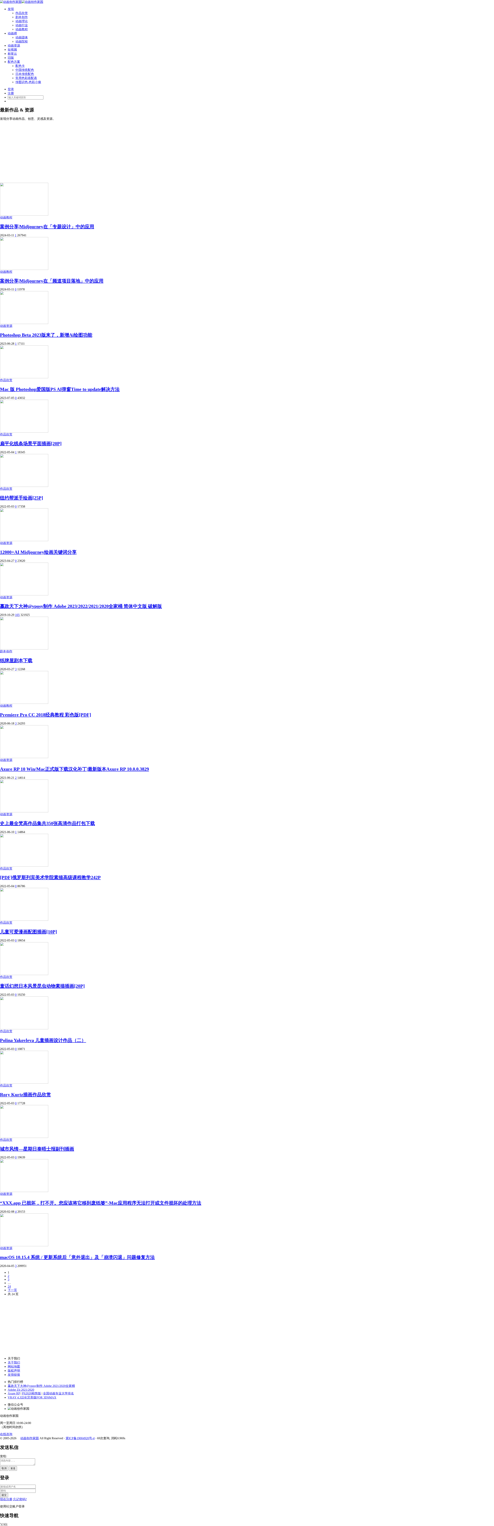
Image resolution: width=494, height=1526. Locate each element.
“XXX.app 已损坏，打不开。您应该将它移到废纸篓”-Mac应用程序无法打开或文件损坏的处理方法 (100, 1202)
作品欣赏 (21, 13)
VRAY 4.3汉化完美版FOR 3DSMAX (32, 1397)
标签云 (12, 53)
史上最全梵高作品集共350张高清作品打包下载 (47, 823)
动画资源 (14, 45)
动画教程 (21, 29)
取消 (4, 1468)
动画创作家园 (29, 1438)
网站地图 (14, 1366)
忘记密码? (20, 1499)
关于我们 (14, 1362)
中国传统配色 (24, 69)
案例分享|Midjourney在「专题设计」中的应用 (47, 226)
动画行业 (21, 25)
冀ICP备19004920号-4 (80, 1438)
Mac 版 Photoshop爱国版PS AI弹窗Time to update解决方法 (60, 389)
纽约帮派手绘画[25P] (21, 497)
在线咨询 (6, 1434)
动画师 (12, 33)
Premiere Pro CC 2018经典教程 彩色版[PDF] (45, 714)
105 (17, 614)
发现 (11, 9)
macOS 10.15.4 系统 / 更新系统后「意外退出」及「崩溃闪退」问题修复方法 (77, 1257)
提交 (4, 1495)
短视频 (12, 49)
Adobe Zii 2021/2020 (21, 1389)
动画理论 (21, 21)
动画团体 (21, 37)
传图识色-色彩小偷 (28, 82)
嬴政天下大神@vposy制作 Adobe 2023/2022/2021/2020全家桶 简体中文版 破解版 (81, 606)
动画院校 (21, 41)
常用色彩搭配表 (26, 78)
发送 (12, 1468)
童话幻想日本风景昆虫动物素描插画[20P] (42, 986)
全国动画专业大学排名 (58, 1393)
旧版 (11, 57)
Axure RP (14, 1393)
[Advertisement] (247, 150)
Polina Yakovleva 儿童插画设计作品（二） (43, 1040)
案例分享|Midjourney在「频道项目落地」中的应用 (51, 280)
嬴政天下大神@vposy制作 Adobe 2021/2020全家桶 (41, 1385)
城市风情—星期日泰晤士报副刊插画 (37, 1148)
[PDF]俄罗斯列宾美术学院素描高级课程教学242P (50, 877)
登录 (11, 89)
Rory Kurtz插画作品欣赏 (25, 1094)
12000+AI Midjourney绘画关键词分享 (38, 552)
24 (9, 1286)
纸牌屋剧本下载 (16, 660)
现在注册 (6, 1499)
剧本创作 (21, 17)
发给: (3, 1456)
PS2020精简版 (31, 1393)
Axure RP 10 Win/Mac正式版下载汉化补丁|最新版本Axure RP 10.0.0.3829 (74, 769)
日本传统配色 (24, 74)
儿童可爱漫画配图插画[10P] (28, 931)
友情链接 (14, 1374)
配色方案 (14, 61)
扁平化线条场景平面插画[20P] (31, 443)
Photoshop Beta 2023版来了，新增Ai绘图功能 (46, 335)
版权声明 (14, 1370)
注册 (11, 93)
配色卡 (20, 65)
